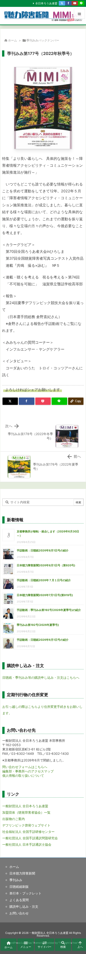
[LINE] (81, 3)
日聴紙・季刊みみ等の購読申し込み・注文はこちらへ (40, 677)
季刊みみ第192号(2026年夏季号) (38, 625)
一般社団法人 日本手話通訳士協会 (26, 844)
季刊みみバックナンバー (42, 40)
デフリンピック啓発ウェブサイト (26, 825)
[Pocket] (43, 401)
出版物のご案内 (13, 819)
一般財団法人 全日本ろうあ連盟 (25, 806)
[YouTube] (75, 3)
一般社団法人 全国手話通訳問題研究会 (30, 838)
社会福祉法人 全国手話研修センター (28, 832)
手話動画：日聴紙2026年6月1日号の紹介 (43, 639)
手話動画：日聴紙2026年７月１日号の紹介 (44, 580)
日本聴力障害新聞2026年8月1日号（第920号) (46, 565)
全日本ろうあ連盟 (46, 3)
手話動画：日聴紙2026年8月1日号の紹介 (43, 550)
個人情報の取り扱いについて (23, 775)
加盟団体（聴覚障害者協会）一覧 (26, 812)
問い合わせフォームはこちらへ (24, 767)
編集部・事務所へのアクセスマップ (28, 771)
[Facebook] (68, 3)
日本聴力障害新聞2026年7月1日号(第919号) (45, 595)
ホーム (12, 40)
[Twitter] (62, 3)
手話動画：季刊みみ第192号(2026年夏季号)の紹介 (49, 610)
